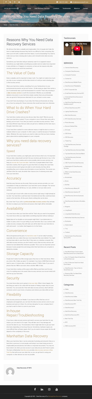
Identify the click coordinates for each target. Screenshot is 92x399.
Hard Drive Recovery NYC (72, 315)
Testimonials (67, 8)
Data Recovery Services (42, 8)
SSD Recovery (69, 137)
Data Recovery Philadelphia (73, 86)
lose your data (33, 283)
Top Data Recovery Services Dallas (75, 150)
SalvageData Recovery (55, 396)
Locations (56, 8)
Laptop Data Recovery (71, 111)
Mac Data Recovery (70, 115)
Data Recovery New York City (73, 300)
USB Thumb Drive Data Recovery (74, 162)
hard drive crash (32, 236)
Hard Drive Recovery (71, 311)
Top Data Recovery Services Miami (75, 153)
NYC (66, 322)
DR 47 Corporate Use (71, 89)
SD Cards (67, 130)
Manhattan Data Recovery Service (74, 217)
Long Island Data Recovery (72, 214)
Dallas (67, 289)
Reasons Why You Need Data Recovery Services (30, 42)
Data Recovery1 (69, 307)
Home (29, 8)
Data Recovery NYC (70, 304)
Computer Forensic (70, 75)
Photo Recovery (69, 122)
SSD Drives (68, 133)
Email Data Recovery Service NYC (74, 93)
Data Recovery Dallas (71, 296)
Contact (85, 8)
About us (77, 8)
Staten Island (69, 225)
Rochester (68, 221)
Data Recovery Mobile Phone (73, 82)
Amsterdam (68, 177)
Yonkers (67, 232)
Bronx (66, 181)
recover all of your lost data (20, 162)
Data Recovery (14, 25)
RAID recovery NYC (70, 326)
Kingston (67, 206)
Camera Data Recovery (71, 67)
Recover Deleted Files (71, 126)
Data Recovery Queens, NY (72, 192)
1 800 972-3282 (63, 2)
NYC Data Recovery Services (73, 119)
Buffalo (67, 184)
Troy (66, 228)
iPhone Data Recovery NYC (72, 108)
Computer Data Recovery (72, 71)
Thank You (68, 141)
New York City (69, 318)
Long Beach (68, 210)
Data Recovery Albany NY (72, 188)
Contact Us (68, 78)
